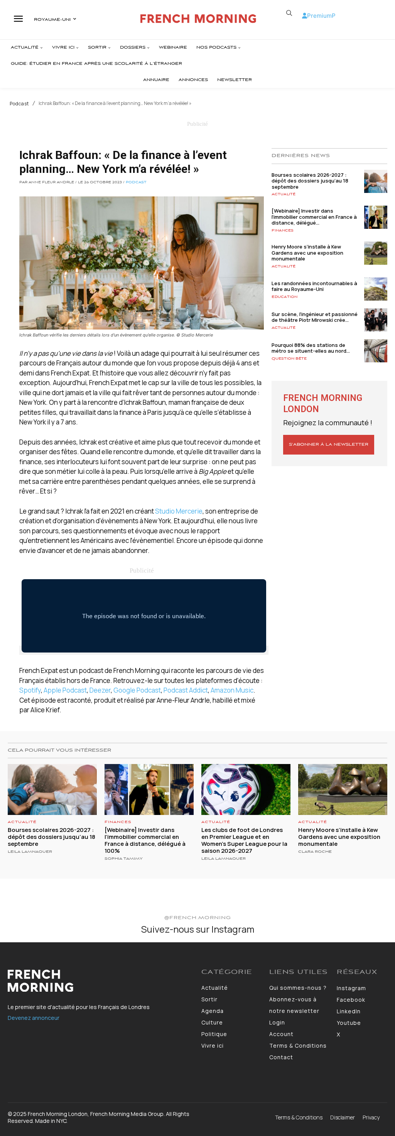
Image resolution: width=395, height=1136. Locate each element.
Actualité (283, 194)
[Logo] (198, 18)
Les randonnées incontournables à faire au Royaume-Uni (314, 286)
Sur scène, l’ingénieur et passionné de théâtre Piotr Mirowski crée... (315, 317)
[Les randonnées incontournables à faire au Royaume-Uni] (375, 289)
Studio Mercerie (179, 511)
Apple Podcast (65, 690)
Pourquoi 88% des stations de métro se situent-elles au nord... (311, 348)
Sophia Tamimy (124, 859)
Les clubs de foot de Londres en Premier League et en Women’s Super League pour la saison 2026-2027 (244, 840)
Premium (319, 15)
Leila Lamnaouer (30, 852)
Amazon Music (232, 690)
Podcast (19, 104)
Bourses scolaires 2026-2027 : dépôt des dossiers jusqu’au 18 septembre (310, 180)
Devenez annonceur (33, 1017)
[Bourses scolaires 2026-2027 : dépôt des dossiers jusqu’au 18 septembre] (375, 181)
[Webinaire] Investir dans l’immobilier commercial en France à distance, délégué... (314, 216)
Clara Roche (315, 852)
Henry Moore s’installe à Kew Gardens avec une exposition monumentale (307, 252)
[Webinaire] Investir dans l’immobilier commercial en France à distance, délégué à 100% (145, 840)
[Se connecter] (304, 16)
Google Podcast (137, 690)
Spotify (30, 690)
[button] (289, 13)
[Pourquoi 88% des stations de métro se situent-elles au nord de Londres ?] (375, 350)
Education (284, 297)
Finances (283, 230)
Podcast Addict (186, 690)
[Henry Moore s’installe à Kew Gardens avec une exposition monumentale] (375, 253)
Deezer (100, 690)
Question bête (289, 359)
